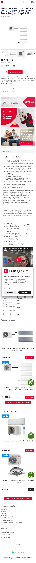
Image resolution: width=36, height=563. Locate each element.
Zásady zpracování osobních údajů (15, 288)
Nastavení (10, 292)
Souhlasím (24, 292)
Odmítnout (7, 284)
